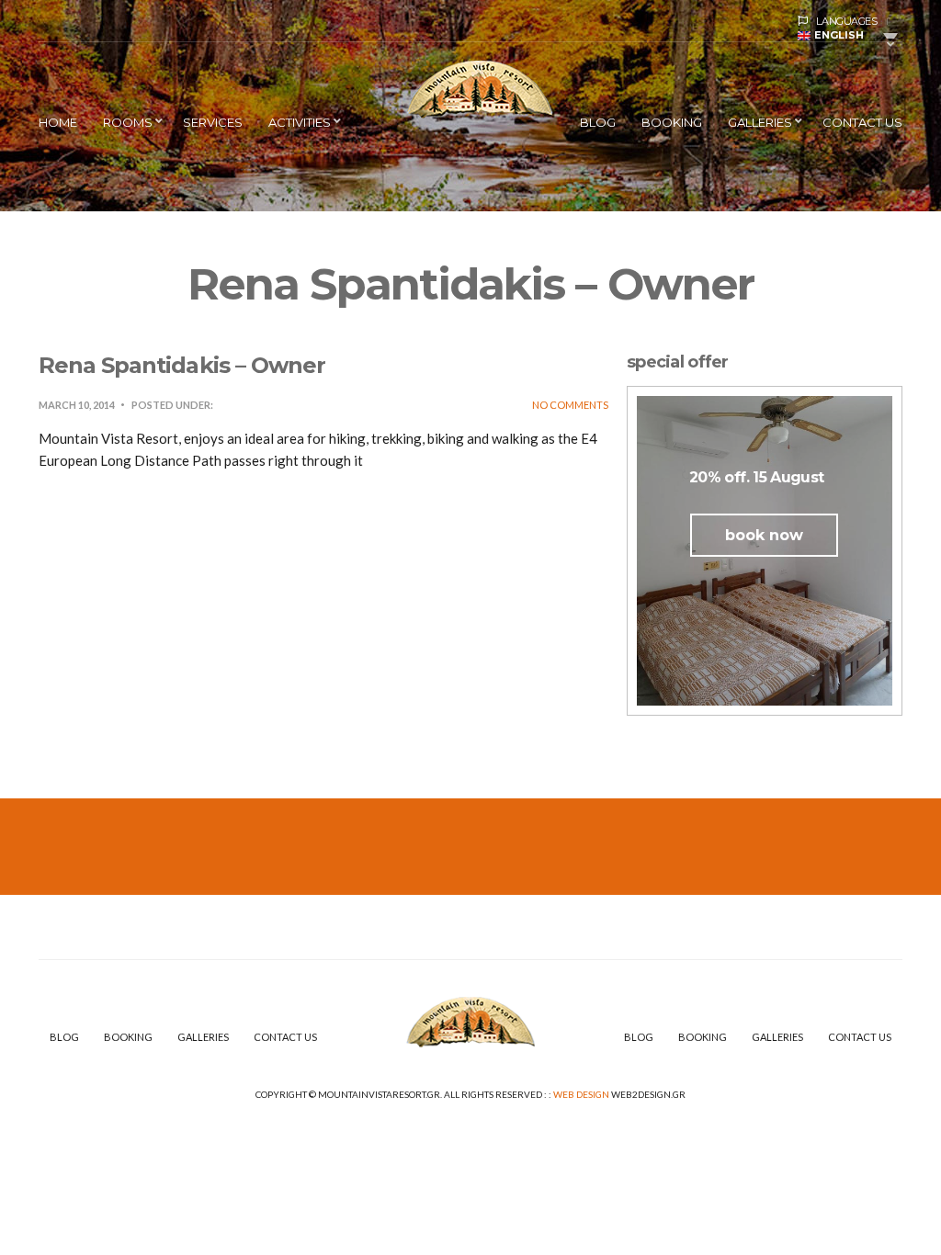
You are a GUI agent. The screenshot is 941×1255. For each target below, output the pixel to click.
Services (213, 122)
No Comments (570, 405)
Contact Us (862, 122)
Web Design (581, 1094)
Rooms (128, 122)
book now (764, 535)
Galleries (760, 122)
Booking (671, 122)
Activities (299, 122)
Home (58, 122)
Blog (598, 122)
